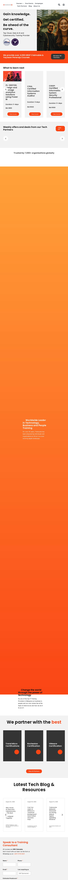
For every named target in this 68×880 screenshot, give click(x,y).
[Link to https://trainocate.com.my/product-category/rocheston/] (38, 752)
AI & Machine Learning (32, 825)
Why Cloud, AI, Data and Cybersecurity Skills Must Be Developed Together (11, 813)
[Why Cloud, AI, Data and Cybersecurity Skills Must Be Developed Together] (17, 807)
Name (5, 860)
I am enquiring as (23, 869)
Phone (20, 860)
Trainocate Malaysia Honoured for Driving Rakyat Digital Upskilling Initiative (53, 813)
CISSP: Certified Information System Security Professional (55, 91)
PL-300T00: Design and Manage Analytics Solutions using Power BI (12, 92)
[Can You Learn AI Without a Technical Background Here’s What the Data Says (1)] (38, 806)
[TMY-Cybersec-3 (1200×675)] (56, 71)
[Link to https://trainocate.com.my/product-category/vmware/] (60, 752)
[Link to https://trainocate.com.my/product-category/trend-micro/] (16, 752)
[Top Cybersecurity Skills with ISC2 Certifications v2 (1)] (12, 135)
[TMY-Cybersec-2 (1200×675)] (34, 71)
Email (5, 869)
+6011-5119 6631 (19, 854)
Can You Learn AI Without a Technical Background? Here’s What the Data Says (32, 813)
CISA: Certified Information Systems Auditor (33, 91)
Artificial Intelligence (10, 824)
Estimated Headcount (10, 878)
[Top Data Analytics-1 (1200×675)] (12, 71)
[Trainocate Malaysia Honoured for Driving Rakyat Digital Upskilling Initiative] (60, 806)
